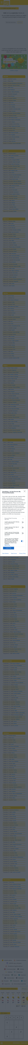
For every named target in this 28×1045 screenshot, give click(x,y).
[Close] (25, 491)
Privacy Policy (22, 553)
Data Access (14, 553)
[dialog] (14, 522)
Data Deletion (5, 553)
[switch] (22, 522)
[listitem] (14, 519)
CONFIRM (8, 548)
